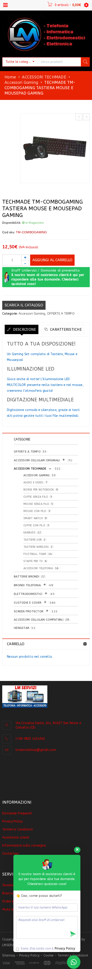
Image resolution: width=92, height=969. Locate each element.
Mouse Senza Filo (36, 504)
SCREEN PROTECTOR (28, 611)
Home (10, 77)
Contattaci (10, 853)
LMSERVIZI (9, 945)
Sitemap (8, 955)
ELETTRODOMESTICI (28, 594)
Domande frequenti (17, 813)
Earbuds (29, 532)
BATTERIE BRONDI (26, 576)
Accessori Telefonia (38, 568)
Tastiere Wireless (36, 546)
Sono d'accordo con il (47, 948)
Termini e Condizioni (17, 829)
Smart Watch (33, 518)
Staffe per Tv (33, 561)
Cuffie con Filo (34, 525)
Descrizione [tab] (24, 329)
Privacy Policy (12, 821)
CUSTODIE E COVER (27, 602)
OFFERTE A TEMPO (61, 314)
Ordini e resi (11, 901)
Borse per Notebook (38, 489)
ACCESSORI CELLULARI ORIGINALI (37, 460)
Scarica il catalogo (24, 305)
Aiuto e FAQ (11, 909)
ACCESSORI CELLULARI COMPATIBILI (38, 619)
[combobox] (19, 62)
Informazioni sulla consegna (24, 845)
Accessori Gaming (21, 82)
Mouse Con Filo (34, 511)
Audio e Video (33, 482)
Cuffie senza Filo (35, 496)
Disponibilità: (11, 222)
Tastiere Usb (32, 539)
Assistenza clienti (15, 837)
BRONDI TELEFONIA (27, 585)
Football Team (34, 554)
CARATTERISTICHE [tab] (65, 329)
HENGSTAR (21, 628)
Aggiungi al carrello (52, 260)
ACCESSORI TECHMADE (44, 77)
